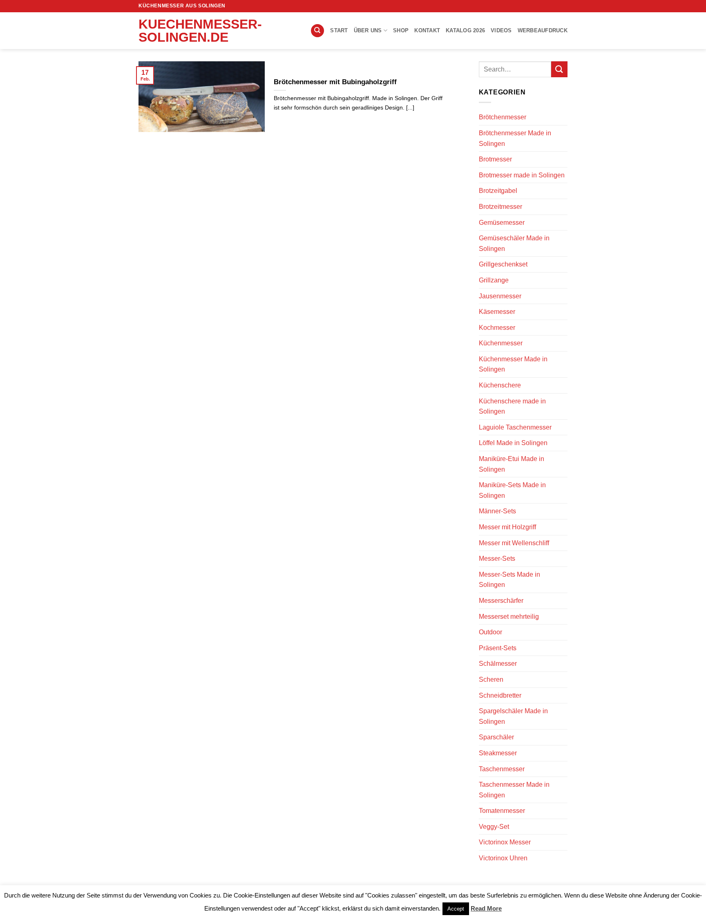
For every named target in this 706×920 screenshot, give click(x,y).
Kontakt (427, 30)
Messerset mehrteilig (509, 616)
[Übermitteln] (559, 69)
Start (339, 30)
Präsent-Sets (497, 648)
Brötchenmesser (502, 117)
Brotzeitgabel (498, 190)
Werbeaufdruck (542, 30)
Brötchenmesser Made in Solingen (515, 138)
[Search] (317, 31)
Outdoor (490, 632)
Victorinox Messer (505, 842)
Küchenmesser (501, 343)
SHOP (401, 30)
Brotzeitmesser (500, 206)
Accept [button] (455, 909)
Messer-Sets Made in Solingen (509, 580)
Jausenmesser (500, 296)
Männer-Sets (497, 511)
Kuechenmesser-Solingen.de (179, 31)
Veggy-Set (494, 826)
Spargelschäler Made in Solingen (513, 716)
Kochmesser (497, 327)
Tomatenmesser (502, 810)
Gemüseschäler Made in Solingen (514, 243)
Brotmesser (495, 159)
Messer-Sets (497, 558)
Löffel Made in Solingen (513, 442)
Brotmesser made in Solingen (522, 175)
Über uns (368, 30)
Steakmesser (498, 753)
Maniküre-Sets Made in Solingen (512, 490)
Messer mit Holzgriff (507, 527)
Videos (501, 30)
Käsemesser (497, 311)
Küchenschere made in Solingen (512, 406)
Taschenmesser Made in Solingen (514, 790)
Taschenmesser (502, 769)
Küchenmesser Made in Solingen (513, 364)
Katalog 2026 (465, 30)
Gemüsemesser (502, 222)
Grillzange (494, 280)
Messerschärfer (501, 600)
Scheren (491, 679)
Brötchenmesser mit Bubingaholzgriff (335, 82)
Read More (486, 908)
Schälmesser (498, 663)
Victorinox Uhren (503, 858)
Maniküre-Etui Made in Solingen (511, 464)
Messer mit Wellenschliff (514, 542)
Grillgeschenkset (503, 264)
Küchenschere (500, 385)
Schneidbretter (500, 695)
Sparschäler (496, 737)
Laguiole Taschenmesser (515, 427)
